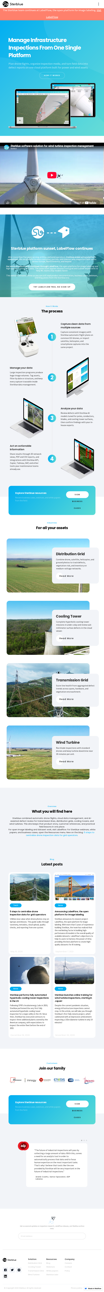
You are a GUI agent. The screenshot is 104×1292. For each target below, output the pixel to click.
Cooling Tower (34, 1267)
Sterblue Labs (52, 1274)
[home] (13, 4)
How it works (52, 75)
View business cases (77, 495)
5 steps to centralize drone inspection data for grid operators (60, 834)
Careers (68, 1263)
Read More (66, 576)
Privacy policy (76, 1288)
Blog (48, 1263)
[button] (98, 4)
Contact (68, 1267)
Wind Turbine (34, 1274)
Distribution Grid (35, 1263)
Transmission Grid (36, 1271)
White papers (52, 1271)
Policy (67, 1271)
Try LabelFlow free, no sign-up (52, 287)
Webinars (50, 1267)
